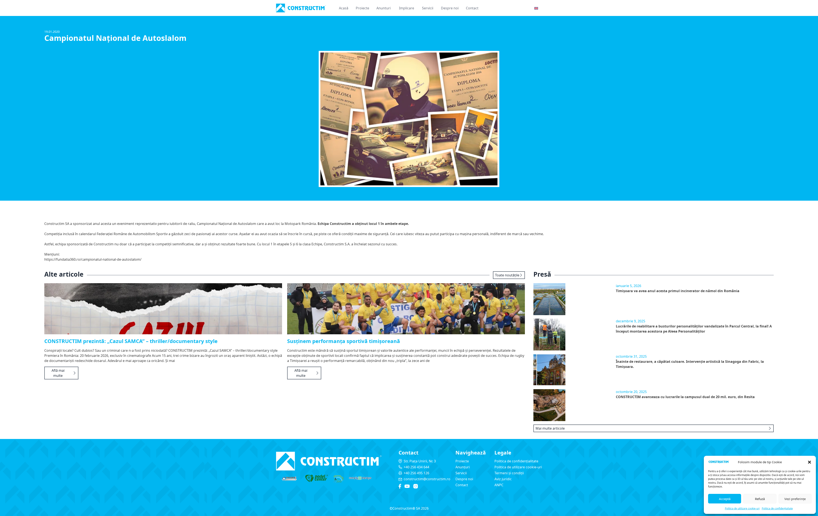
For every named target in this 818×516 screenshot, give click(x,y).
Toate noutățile (507, 275)
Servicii (427, 8)
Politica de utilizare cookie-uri (742, 508)
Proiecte (362, 8)
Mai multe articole (550, 428)
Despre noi (450, 8)
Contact (472, 8)
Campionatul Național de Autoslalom (226, 223)
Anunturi (383, 8)
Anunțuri (462, 467)
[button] (809, 462)
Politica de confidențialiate (777, 508)
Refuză (760, 499)
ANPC (498, 485)
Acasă (343, 8)
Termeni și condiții (509, 473)
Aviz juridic (503, 479)
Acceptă (724, 499)
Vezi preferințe (795, 499)
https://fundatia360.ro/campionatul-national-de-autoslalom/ (92, 259)
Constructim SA (56, 223)
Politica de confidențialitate (516, 461)
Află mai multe (58, 373)
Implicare (406, 8)
